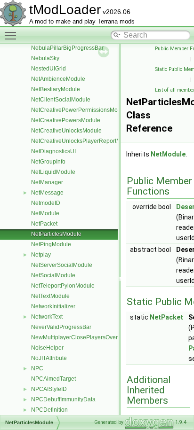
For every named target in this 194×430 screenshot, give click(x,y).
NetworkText (47, 316)
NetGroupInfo (48, 161)
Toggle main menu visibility (12, 35)
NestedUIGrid (48, 68)
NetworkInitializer (53, 306)
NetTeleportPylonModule (63, 285)
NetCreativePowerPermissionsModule (80, 110)
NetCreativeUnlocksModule (66, 130)
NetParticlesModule (56, 234)
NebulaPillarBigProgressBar (67, 48)
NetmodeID (45, 203)
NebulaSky (45, 58)
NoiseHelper (47, 347)
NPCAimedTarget (53, 378)
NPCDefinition (49, 410)
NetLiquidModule (53, 172)
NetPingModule (51, 244)
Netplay (41, 254)
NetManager (47, 182)
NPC (37, 368)
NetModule (45, 213)
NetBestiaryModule (55, 89)
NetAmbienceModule (58, 79)
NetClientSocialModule (60, 99)
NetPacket (44, 223)
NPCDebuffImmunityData (63, 399)
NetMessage (47, 192)
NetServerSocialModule (61, 265)
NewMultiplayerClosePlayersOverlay (78, 337)
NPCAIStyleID (49, 389)
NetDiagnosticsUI (53, 151)
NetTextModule (50, 296)
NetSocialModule (53, 275)
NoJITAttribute (49, 358)
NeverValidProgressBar (61, 327)
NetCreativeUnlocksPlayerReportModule (83, 141)
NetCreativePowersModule (65, 120)
